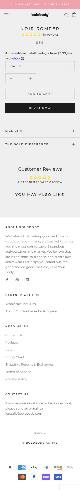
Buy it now (40, 108)
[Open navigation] (6, 14)
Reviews (11, 343)
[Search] (66, 15)
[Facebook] (6, 279)
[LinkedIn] (27, 279)
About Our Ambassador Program (31, 311)
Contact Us (14, 335)
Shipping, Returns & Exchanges (29, 364)
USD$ (38, 433)
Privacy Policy (16, 379)
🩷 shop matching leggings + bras (40, 4)
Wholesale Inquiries (20, 304)
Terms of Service (18, 372)
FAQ (8, 350)
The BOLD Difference (27, 144)
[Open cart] (74, 14)
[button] (32, 34)
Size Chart (16, 130)
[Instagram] (17, 279)
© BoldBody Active (40, 442)
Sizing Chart (14, 357)
